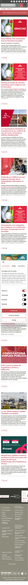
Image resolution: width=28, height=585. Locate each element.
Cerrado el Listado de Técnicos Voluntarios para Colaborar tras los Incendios (13, 85)
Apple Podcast (8, 337)
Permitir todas (14, 310)
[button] (4, 496)
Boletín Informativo (6, 557)
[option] (7, 510)
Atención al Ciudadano (20, 540)
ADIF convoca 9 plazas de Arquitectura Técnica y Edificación (11, 367)
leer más (5, 57)
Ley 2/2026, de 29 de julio (7, 187)
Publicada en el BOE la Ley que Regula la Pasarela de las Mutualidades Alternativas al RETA (13, 180)
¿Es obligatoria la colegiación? (18, 519)
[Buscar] (14, 5)
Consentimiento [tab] (6, 266)
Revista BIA (4, 555)
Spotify (18, 335)
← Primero (24, 492)
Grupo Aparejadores (6, 510)
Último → (24, 501)
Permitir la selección (14, 315)
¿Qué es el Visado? (19, 535)
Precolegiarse (18, 516)
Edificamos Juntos (10, 325)
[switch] (24, 295)
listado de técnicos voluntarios (16, 89)
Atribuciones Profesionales (5, 523)
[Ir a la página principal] (1, 0)
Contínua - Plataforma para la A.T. (7, 534)
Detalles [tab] (14, 266)
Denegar (14, 320)
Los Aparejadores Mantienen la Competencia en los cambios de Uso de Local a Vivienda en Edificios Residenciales (13, 132)
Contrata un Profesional (20, 530)
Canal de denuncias (9, 579)
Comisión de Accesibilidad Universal (20, 538)
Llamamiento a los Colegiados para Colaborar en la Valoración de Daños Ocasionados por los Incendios (13, 228)
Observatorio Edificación (7, 518)
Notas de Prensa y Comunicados (19, 555)
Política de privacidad (12, 577)
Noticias (3, 514)
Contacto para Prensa (19, 560)
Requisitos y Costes (19, 512)
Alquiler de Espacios (19, 544)
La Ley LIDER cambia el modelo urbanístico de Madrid (13, 412)
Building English (5, 536)
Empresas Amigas (6, 520)
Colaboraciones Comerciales (18, 547)
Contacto (22, 579)
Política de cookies (22, 577)
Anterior (24, 495)
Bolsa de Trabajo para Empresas (19, 533)
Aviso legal (4, 577)
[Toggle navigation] (25, 5)
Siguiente (24, 498)
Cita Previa (4, 516)
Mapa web (16, 579)
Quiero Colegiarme (19, 514)
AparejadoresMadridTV (10, 335)
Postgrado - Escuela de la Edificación (7, 531)
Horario (3, 512)
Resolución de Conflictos (20, 542)
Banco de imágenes (19, 558)
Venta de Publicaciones (7, 559)
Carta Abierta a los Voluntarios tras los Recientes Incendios (13, 40)
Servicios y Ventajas (19, 510)
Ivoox (14, 337)
